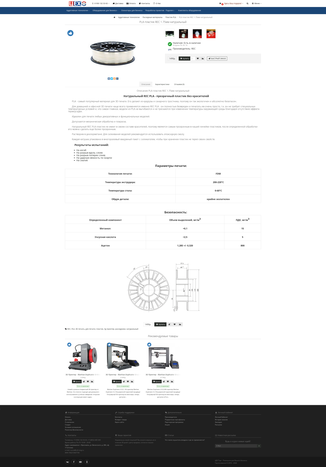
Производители (171, 417)
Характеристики (162, 84)
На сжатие (82, 160)
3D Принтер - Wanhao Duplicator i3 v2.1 (123, 374)
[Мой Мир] (117, 78)
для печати (90, 329)
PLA (73, 329)
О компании (69, 422)
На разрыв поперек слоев (90, 155)
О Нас (158, 3)
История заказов (221, 420)
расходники (120, 329)
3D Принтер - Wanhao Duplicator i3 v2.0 (163, 374)
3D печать (80, 329)
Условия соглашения (73, 427)
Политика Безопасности (74, 430)
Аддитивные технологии (77, 10)
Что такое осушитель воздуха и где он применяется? (185, 440)
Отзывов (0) (179, 84)
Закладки (218, 422)
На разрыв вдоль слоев (89, 152)
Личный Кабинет (221, 417)
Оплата (132, 3)
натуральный (132, 329)
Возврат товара (121, 420)
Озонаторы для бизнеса (131, 10)
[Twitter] (112, 78)
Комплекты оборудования (189, 10)
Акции (167, 425)
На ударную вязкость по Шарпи (94, 157)
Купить (185, 58)
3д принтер (109, 329)
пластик (99, 329)
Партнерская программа (174, 422)
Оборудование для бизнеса (105, 10)
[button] (231, 3)
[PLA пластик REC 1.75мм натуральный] (113, 53)
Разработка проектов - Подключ (159, 10)
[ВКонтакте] (109, 78)
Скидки (67, 425)
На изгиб (81, 150)
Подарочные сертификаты (175, 420)
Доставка (119, 3)
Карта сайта (119, 422)
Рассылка (218, 425)
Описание (145, 84)
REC (69, 329)
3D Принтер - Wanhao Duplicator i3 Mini (83, 374)
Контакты (145, 3)
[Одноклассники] (114, 78)
